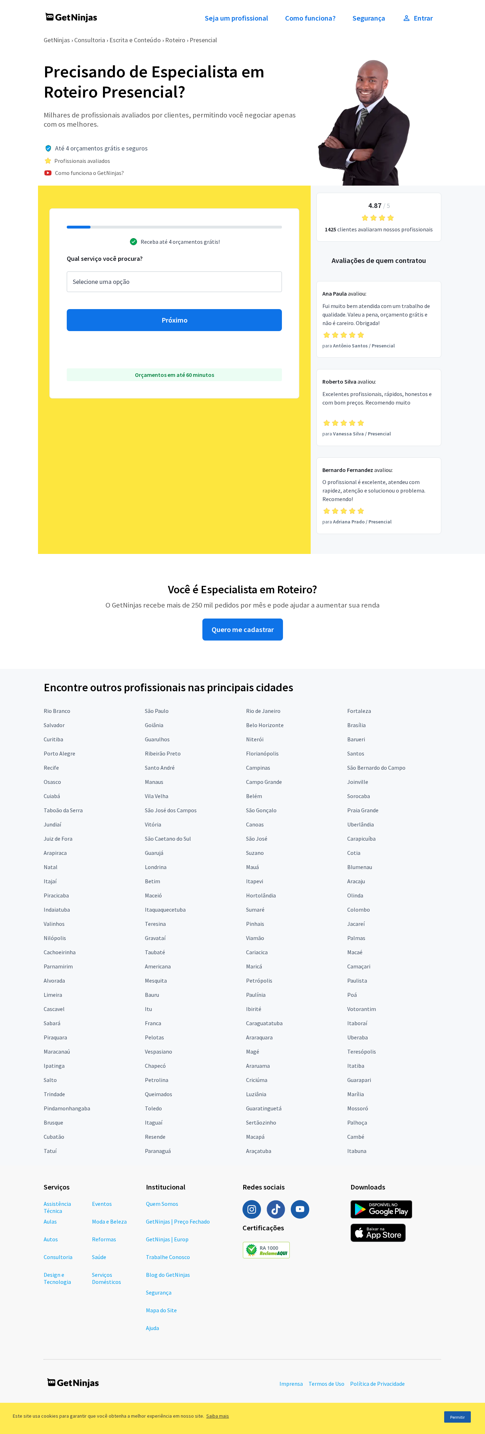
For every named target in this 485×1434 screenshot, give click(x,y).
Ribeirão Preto (163, 753)
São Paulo (157, 710)
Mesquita (156, 980)
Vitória (153, 824)
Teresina (155, 923)
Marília (355, 1094)
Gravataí (155, 937)
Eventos (102, 1203)
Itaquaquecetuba (165, 909)
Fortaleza (359, 710)
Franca (153, 1023)
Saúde (99, 1256)
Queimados (158, 1094)
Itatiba (355, 1065)
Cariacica (257, 952)
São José (256, 838)
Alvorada (54, 980)
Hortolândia (261, 895)
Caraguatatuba (264, 1023)
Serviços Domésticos (106, 1278)
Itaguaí (153, 1122)
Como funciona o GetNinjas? (89, 172)
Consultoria (89, 40)
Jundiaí (52, 824)
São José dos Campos (171, 810)
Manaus (154, 781)
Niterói (254, 739)
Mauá (252, 866)
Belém (254, 796)
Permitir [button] (457, 1417)
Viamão (255, 937)
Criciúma (256, 1079)
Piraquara (55, 1037)
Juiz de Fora (58, 838)
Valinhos (54, 923)
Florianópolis (262, 753)
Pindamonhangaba (67, 1108)
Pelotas (154, 1037)
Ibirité (253, 1008)
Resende (155, 1136)
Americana (158, 966)
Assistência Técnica (57, 1207)
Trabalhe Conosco (168, 1256)
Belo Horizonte (265, 725)
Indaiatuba (57, 909)
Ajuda (152, 1327)
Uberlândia (360, 824)
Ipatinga (54, 1065)
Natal (51, 866)
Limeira (53, 994)
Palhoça (357, 1122)
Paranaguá (158, 1150)
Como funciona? (310, 18)
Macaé (355, 952)
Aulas (50, 1221)
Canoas (255, 824)
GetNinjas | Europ (167, 1239)
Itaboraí (357, 1023)
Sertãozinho (261, 1122)
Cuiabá (52, 796)
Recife (51, 767)
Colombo (358, 909)
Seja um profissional (236, 18)
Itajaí (50, 881)
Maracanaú (57, 1051)
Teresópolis (361, 1051)
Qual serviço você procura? (105, 258)
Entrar (423, 18)
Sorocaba (358, 796)
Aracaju (356, 881)
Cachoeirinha (60, 952)
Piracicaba (56, 895)
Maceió (153, 895)
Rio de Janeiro (263, 710)
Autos (51, 1239)
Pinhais (255, 923)
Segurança (369, 18)
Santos (355, 753)
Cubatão (54, 1136)
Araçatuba (258, 1150)
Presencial (203, 40)
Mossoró (357, 1108)
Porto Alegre (59, 753)
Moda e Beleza (109, 1221)
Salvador (54, 725)
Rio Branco (57, 710)
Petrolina (156, 1079)
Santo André (160, 767)
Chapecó (155, 1065)
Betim (152, 881)
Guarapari (359, 1079)
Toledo (153, 1108)
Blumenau (359, 866)
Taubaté (155, 952)
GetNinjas (57, 40)
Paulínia (256, 994)
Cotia (353, 852)
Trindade (54, 1094)
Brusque (53, 1122)
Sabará (52, 1023)
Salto (50, 1079)
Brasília (356, 725)
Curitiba (53, 739)
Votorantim (361, 1008)
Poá (352, 994)
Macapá (255, 1136)
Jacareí (356, 923)
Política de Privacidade (377, 1383)
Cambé (355, 1136)
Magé (252, 1051)
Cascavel (54, 1008)
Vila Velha (156, 796)
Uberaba (357, 1037)
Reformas (104, 1239)
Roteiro (175, 40)
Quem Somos (162, 1203)
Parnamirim (58, 966)
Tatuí (50, 1150)
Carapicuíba (361, 838)
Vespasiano (158, 1051)
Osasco (52, 781)
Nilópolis (55, 937)
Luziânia (256, 1094)
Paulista (357, 980)
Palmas (356, 937)
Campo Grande (264, 781)
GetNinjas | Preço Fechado (178, 1221)
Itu (148, 1008)
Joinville (357, 781)
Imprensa (291, 1383)
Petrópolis (259, 980)
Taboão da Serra (63, 810)
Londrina (156, 866)
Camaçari (358, 966)
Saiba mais (217, 1416)
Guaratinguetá (264, 1108)
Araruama (258, 1065)
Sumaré (255, 909)
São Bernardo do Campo (376, 767)
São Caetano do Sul (168, 838)
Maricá (254, 966)
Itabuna (356, 1150)
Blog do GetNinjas (168, 1274)
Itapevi (254, 881)
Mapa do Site (161, 1310)
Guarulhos (157, 739)
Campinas (258, 767)
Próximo (174, 320)
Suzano (255, 852)
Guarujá (154, 852)
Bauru (152, 994)
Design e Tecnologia (57, 1278)
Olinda (355, 895)
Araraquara (259, 1037)
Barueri (356, 739)
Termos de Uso (326, 1383)
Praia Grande (362, 810)
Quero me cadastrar (243, 629)
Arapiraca (55, 852)
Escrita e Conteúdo (135, 40)
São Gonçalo (261, 810)
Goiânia (154, 725)
